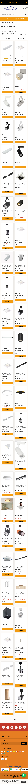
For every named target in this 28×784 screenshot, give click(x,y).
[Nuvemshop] (14, 778)
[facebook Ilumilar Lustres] (7, 727)
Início (2, 22)
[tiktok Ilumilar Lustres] (16, 727)
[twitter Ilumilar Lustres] (20, 727)
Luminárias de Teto (12, 22)
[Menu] (2, 8)
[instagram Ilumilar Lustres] (3, 727)
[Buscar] (25, 14)
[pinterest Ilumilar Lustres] (24, 727)
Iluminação (6, 22)
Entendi (23, 781)
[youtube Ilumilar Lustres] (11, 727)
